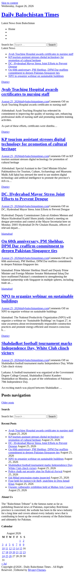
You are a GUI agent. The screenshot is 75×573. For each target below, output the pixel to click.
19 (10, 552)
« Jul (4, 563)
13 (13, 548)
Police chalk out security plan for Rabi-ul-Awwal (35, 471)
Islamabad (7, 233)
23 (24, 552)
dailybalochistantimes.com (34, 101)
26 (10, 556)
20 (13, 552)
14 (17, 548)
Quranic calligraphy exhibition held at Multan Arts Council (40, 487)
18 (6, 552)
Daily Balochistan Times (30, 14)
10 (3, 548)
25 (6, 556)
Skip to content (9, 2)
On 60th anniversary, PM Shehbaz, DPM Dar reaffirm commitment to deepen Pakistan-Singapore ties (38, 71)
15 (20, 548)
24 (3, 556)
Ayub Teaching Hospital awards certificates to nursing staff (40, 54)
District (5, 81)
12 (10, 548)
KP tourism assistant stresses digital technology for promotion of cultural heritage (36, 59)
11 (6, 548)
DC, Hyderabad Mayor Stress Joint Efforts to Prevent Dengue (33, 196)
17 (3, 552)
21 (17, 552)
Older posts (7, 402)
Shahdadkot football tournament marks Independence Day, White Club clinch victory (36, 348)
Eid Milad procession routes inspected (29, 477)
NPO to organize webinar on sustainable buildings (36, 76)
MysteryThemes (37, 569)
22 (20, 552)
